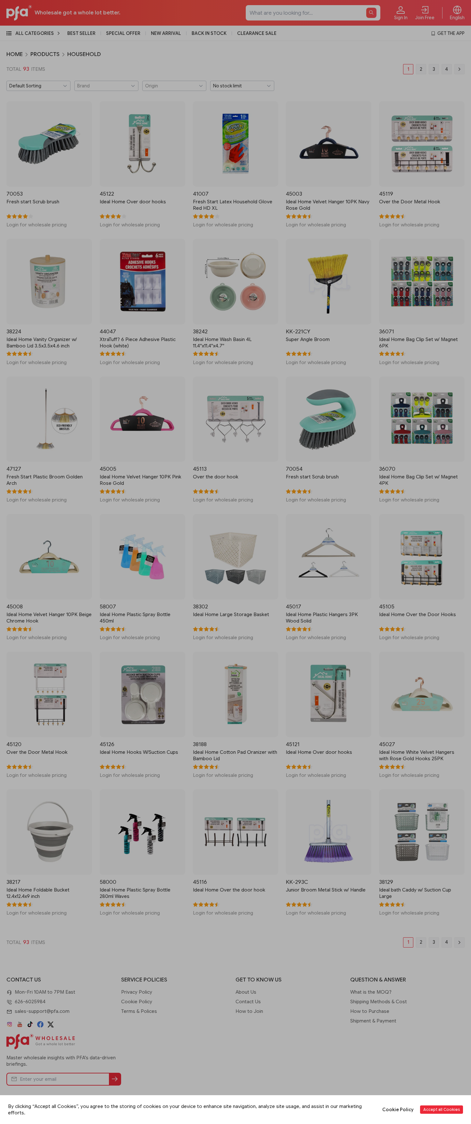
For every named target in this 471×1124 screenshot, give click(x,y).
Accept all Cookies (441, 1109)
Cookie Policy (398, 1109)
